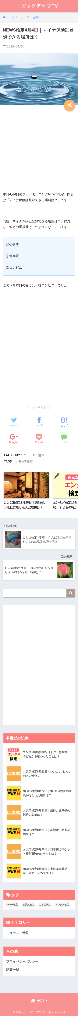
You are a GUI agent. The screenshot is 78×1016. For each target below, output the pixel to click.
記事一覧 (12, 970)
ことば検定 (44, 904)
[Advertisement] (39, 152)
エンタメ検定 (62, 904)
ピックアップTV (39, 6)
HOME (41, 1000)
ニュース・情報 (33, 455)
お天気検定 (28, 904)
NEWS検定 (25, 461)
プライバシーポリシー (22, 961)
